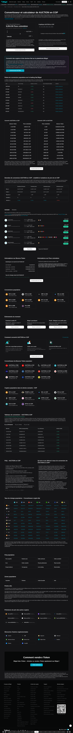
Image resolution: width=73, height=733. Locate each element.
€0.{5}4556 (23, 526)
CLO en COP (12, 403)
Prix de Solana (33, 718)
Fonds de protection (7, 704)
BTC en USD (12, 294)
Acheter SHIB (33, 698)
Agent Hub (19, 712)
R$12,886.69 (63, 508)
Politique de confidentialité (61, 698)
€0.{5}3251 (23, 529)
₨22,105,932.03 (39, 505)
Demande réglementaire (61, 690)
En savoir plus (65, 337)
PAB (54, 731)
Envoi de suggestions (47, 686)
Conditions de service (61, 700)
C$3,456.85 (30, 508)
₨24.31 (37, 523)
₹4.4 (46, 535)
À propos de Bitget (7, 686)
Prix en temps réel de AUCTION (52, 48)
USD (45, 731)
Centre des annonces (8, 700)
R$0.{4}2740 (63, 526)
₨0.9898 (38, 538)
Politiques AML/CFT (60, 696)
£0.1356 (55, 532)
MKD (41, 731)
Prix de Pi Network (34, 714)
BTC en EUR (12, 299)
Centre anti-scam (47, 692)
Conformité (59, 692)
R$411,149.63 (64, 505)
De (7, 30)
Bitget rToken (33, 723)
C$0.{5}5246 (30, 529)
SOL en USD (60, 294)
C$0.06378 (30, 535)
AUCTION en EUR (29, 371)
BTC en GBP (28, 299)
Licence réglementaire (61, 694)
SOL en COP (44, 392)
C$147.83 (30, 514)
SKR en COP (12, 398)
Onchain (18, 692)
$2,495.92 (16, 508)
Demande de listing (47, 694)
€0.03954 (22, 535)
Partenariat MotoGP (7, 712)
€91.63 (22, 514)
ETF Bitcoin (33, 710)
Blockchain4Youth (7, 714)
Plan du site (6, 718)
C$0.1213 (30, 523)
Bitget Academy (7, 694)
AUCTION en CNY (29, 365)
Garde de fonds (46, 704)
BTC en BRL (60, 299)
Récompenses (46, 708)
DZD (50, 731)
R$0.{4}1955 (63, 529)
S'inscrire (64, 1)
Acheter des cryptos (34, 686)
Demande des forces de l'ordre (62, 688)
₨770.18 (38, 520)
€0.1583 (22, 532)
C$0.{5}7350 (30, 526)
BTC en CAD (44, 299)
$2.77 (15, 520)
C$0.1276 (30, 517)
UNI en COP (28, 398)
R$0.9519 (63, 532)
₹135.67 (47, 511)
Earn (18, 700)
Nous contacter (6, 688)
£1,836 (55, 508)
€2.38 (22, 520)
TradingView (19, 718)
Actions (18, 694)
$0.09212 (15, 517)
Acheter (65, 220)
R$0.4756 (63, 517)
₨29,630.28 (38, 514)
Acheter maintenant (59, 86)
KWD (19, 731)
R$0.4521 (63, 523)
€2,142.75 (23, 508)
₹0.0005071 (48, 526)
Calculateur (33, 708)
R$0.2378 (63, 535)
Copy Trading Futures (21, 704)
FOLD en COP (61, 398)
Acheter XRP (33, 694)
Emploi (5, 692)
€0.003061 (23, 538)
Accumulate (36, 4)
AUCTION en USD (62, 365)
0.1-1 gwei (24, 4)
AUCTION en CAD (46, 371)
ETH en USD (28, 294)
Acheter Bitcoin (33, 688)
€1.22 (22, 511)
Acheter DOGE (33, 692)
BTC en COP (12, 392)
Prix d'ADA (32, 716)
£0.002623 (56, 538)
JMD (32, 731)
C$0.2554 (30, 532)
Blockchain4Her (7, 716)
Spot (18, 686)
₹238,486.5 (48, 508)
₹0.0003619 (48, 529)
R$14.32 (63, 520)
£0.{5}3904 (56, 526)
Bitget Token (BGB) (7, 698)
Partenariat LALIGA (7, 710)
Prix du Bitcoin (33, 702)
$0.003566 (16, 538)
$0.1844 (15, 532)
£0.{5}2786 (56, 529)
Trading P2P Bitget (8, 214)
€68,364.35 (23, 505)
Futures (18, 688)
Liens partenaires (7, 708)
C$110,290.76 (30, 505)
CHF (63, 731)
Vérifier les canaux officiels (48, 690)
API (18, 710)
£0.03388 (56, 535)
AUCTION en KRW (62, 371)
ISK (27, 731)
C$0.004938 (30, 538)
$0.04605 (15, 535)
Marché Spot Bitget (24, 215)
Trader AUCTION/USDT (43, 249)
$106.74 (15, 514)
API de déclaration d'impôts (49, 714)
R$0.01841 (63, 538)
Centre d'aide (46, 688)
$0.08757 (15, 523)
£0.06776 (56, 517)
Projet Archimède (47, 702)
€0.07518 (22, 523)
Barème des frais (47, 712)
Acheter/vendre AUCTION (20, 49)
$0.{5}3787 (16, 529)
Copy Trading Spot (20, 702)
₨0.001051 (38, 529)
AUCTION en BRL (46, 377)
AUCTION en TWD (13, 365)
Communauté (6, 690)
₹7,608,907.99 (48, 505)
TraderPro (19, 714)
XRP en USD (44, 294)
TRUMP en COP (29, 392)
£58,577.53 (56, 505)
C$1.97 (29, 511)
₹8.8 (46, 517)
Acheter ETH (33, 690)
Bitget (5, 6)
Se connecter (58, 1)
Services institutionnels (48, 700)
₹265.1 (47, 520)
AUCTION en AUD (13, 371)
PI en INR (27, 305)
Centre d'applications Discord (22, 723)
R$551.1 (63, 514)
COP (36, 731)
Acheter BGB (33, 696)
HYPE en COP (45, 398)
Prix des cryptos (10, 6)
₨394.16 (38, 511)
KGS (59, 731)
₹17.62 (47, 532)
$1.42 (15, 511)
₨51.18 (37, 532)
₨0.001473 (38, 526)
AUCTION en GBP (30, 377)
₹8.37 (47, 523)
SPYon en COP (29, 403)
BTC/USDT (44, 4)
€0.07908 (22, 517)
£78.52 (55, 514)
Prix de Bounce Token (17, 6)
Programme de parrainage (48, 710)
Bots (18, 708)
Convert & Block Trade (21, 696)
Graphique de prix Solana (35, 706)
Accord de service (60, 686)
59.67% (12, 4)
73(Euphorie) (60, 4)
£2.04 (55, 520)
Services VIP (46, 696)
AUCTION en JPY (13, 377)
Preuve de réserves (7, 702)
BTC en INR (12, 305)
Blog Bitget (6, 696)
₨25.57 (37, 517)
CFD (18, 690)
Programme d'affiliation (48, 698)
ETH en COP (60, 392)
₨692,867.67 (39, 508)
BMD (10, 731)
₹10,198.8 (48, 514)
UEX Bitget (6, 706)
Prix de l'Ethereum (34, 704)
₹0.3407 (47, 538)
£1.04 (55, 511)
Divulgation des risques (61, 702)
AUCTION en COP (46, 365)
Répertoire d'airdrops (21, 725)
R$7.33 (62, 511)
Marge (18, 698)
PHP (14, 731)
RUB (23, 731)
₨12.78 (37, 535)
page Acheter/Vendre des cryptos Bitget (16, 64)
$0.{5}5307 (16, 526)
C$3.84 (29, 520)
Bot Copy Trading (20, 706)
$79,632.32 (16, 505)
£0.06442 (56, 523)
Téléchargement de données (49, 706)
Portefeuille (19, 716)
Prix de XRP (33, 712)
